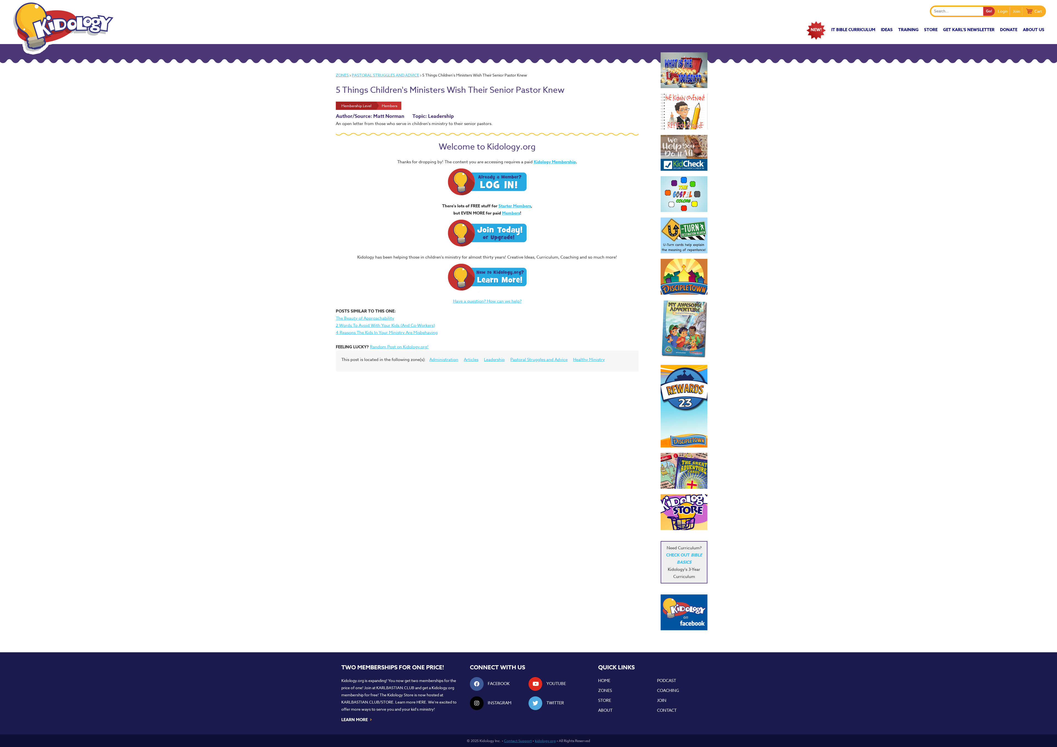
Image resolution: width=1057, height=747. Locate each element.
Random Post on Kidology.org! (399, 347)
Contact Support (518, 740)
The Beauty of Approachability (365, 318)
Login (1003, 11)
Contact (667, 710)
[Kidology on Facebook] (684, 612)
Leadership (494, 360)
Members (511, 213)
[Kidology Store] (684, 512)
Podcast (666, 681)
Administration (443, 360)
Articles (471, 360)
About (605, 710)
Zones (342, 75)
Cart (1038, 11)
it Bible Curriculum (853, 29)
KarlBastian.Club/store (367, 702)
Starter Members (514, 206)
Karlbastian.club (395, 687)
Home (604, 681)
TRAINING (908, 29)
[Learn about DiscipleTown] (684, 277)
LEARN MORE (356, 719)
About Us (1033, 29)
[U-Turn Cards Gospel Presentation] (684, 235)
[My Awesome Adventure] (684, 329)
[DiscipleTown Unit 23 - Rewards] (684, 406)
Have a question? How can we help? (487, 301)
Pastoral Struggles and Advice (385, 75)
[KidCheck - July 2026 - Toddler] (684, 153)
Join (1016, 11)
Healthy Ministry (589, 360)
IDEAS (887, 29)
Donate (1008, 29)
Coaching (668, 691)
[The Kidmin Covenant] (684, 111)
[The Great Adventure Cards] (684, 471)
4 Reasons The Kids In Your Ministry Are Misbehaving (387, 333)
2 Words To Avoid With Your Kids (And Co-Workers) (385, 325)
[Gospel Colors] (684, 194)
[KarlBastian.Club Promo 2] (684, 70)
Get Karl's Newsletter (969, 29)
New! (816, 29)
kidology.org (545, 740)
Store (931, 29)
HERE (421, 702)
